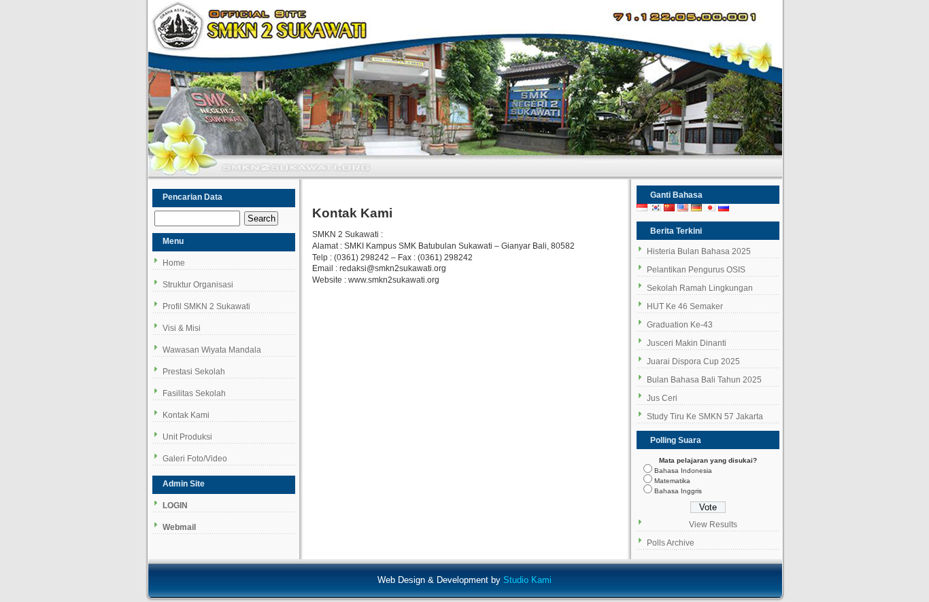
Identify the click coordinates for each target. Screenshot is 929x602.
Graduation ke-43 (680, 325)
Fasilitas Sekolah (194, 393)
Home (174, 263)
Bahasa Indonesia (683, 470)
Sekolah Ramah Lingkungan (700, 288)
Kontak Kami (186, 415)
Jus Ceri (662, 398)
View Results (713, 524)
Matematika (672, 480)
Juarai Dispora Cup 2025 (693, 361)
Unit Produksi (187, 437)
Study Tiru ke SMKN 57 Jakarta (705, 416)
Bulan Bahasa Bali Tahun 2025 (704, 380)
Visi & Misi (182, 328)
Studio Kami (527, 580)
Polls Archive (670, 543)
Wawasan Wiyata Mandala (212, 350)
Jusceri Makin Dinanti (686, 343)
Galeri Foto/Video (195, 458)
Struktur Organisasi (198, 284)
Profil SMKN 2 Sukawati (206, 306)
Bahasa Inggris (678, 491)
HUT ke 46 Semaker (685, 306)
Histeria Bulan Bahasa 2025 (699, 251)
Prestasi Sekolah (194, 371)
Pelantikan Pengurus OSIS (696, 270)
